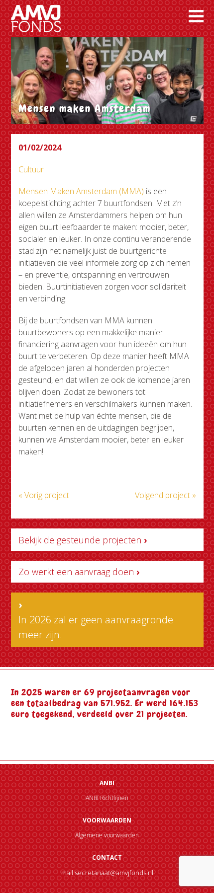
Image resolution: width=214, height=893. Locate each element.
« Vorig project (43, 495)
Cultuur (31, 169)
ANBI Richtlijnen (107, 798)
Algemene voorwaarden (107, 835)
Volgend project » (165, 495)
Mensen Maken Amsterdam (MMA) (81, 191)
